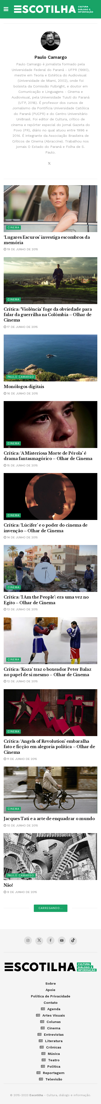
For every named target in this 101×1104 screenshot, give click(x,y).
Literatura (54, 1041)
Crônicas (53, 1047)
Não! (8, 885)
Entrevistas (54, 1034)
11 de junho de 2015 (21, 759)
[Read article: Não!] (50, 856)
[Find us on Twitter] (39, 941)
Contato (51, 1003)
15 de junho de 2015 (22, 465)
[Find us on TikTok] (73, 941)
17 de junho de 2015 (22, 327)
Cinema (13, 227)
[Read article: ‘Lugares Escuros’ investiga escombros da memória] (50, 208)
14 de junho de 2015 (22, 537)
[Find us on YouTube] (62, 940)
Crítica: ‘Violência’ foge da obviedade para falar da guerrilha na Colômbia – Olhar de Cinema (48, 315)
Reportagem (53, 1073)
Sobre (50, 983)
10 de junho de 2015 (22, 825)
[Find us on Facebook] (50, 940)
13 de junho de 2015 (22, 609)
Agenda (53, 1009)
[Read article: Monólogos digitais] (50, 358)
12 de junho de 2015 (22, 681)
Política (53, 1066)
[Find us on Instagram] (28, 940)
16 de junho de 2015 (22, 393)
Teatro (54, 1060)
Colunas (54, 1022)
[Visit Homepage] (54, 9)
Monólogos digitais (24, 386)
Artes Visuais (53, 1015)
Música (54, 1054)
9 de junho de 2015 (21, 892)
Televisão (53, 1079)
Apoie (50, 990)
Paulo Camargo (21, 376)
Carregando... (50, 908)
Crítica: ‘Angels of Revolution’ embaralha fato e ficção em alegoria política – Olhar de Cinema (49, 747)
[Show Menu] (6, 9)
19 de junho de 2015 (22, 249)
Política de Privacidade (50, 996)
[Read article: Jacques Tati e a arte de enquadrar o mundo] (50, 790)
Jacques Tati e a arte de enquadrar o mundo (49, 818)
